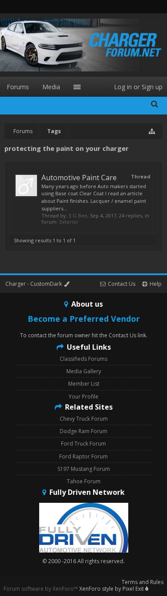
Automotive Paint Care (79, 177)
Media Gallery (83, 371)
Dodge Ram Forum (83, 431)
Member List (83, 383)
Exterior (68, 221)
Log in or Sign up (138, 87)
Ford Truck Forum (83, 443)
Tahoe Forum (84, 481)
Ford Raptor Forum (83, 456)
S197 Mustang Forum (83, 469)
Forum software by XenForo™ (41, 588)
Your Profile (83, 396)
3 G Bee (78, 215)
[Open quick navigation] (152, 131)
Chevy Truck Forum (84, 418)
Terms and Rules (142, 582)
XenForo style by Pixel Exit (112, 588)
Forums (18, 87)
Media (51, 87)
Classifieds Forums (83, 359)
